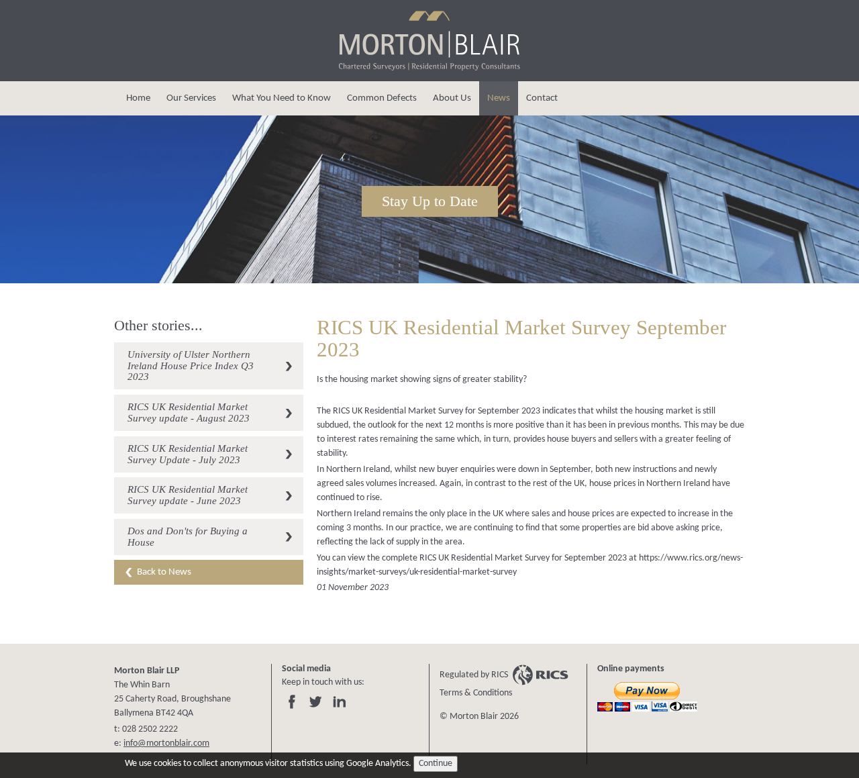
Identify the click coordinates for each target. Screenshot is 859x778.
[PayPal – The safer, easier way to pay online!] (649, 698)
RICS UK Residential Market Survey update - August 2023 (189, 412)
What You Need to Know (281, 98)
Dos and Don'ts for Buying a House (188, 536)
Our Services (191, 98)
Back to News (164, 572)
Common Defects (382, 98)
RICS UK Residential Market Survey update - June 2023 (188, 494)
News (498, 98)
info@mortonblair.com (166, 743)
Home (138, 98)
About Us (452, 98)
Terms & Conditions (476, 693)
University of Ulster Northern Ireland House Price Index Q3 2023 (191, 365)
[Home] (429, 69)
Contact (542, 98)
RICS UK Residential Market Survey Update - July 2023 (188, 453)
